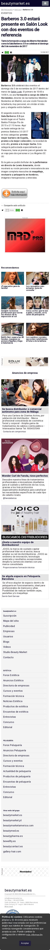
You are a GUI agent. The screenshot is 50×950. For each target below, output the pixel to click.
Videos (7, 646)
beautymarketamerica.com (18, 825)
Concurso (8, 722)
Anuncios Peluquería (14, 750)
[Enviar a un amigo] (10, 211)
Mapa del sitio (11, 620)
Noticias (18, 10)
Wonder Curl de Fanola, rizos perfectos (25, 475)
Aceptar (25, 943)
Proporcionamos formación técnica (19, 567)
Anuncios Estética (13, 680)
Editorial (7, 727)
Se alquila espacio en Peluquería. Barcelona (21, 577)
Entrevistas (9, 716)
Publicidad (9, 626)
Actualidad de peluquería (17, 771)
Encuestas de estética (15, 711)
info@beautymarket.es (13, 898)
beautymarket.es (15, 3)
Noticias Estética (12, 701)
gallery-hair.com (12, 851)
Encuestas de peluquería (17, 781)
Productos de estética (15, 706)
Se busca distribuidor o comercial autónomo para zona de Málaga (21, 410)
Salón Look (16, 91)
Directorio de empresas (16, 685)
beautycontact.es (13, 846)
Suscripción (10, 615)
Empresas (9, 631)
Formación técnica (13, 696)
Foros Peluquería (12, 745)
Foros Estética (11, 675)
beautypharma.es (13, 836)
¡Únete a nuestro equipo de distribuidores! (18, 543)
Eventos (6, 13)
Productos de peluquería (17, 776)
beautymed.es (11, 830)
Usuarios (8, 636)
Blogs (6, 641)
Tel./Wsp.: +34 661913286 (14, 900)
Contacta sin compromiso (14, 432)
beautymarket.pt (12, 820)
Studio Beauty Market (15, 652)
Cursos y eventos (13, 690)
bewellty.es (9, 841)
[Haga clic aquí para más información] (14, 197)
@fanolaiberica (10, 498)
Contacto (8, 657)
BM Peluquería (7, 10)
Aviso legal (9, 906)
